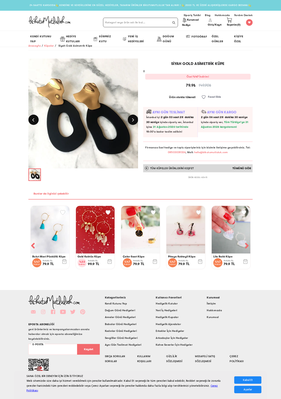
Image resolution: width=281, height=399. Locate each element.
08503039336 (177, 152)
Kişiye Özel (238, 39)
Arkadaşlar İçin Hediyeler (172, 337)
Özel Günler (217, 39)
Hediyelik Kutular (167, 303)
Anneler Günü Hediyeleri (120, 317)
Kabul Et (248, 380)
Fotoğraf (199, 36)
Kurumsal (213, 317)
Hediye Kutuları (73, 39)
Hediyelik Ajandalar (168, 324)
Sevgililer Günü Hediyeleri (121, 337)
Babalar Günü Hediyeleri (121, 324)
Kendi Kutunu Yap (40, 39)
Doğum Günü (168, 39)
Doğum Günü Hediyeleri (120, 310)
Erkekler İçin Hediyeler (170, 330)
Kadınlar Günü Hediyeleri (121, 330)
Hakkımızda (214, 310)
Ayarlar (248, 389)
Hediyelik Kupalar (167, 317)
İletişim (211, 303)
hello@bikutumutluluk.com (211, 152)
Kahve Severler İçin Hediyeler (174, 344)
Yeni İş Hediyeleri (136, 39)
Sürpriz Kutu (105, 39)
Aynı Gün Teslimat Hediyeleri (123, 344)
